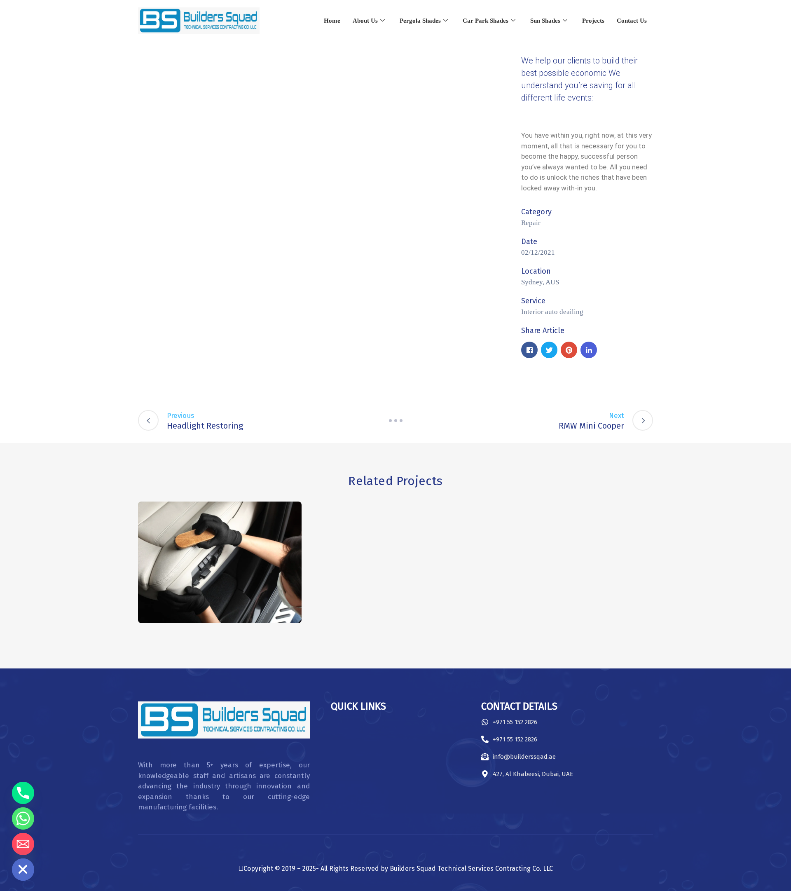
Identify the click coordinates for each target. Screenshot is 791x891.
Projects (593, 20)
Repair (531, 223)
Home (332, 20)
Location (536, 271)
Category (536, 211)
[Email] (23, 844)
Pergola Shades (420, 20)
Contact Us (632, 20)
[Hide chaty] (23, 869)
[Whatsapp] (23, 818)
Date (529, 241)
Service (533, 300)
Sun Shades (545, 20)
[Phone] (23, 793)
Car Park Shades (485, 20)
